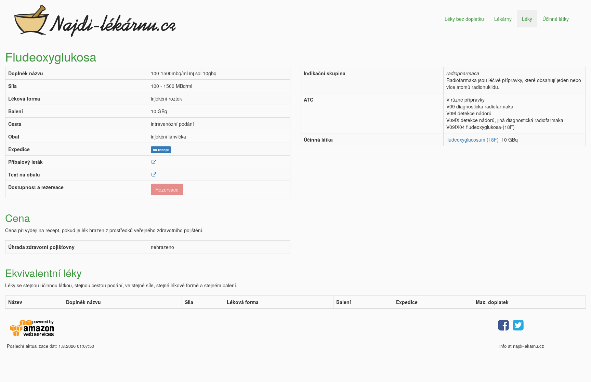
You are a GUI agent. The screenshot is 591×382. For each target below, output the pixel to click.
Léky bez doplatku (464, 18)
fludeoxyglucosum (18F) (472, 139)
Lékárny (503, 18)
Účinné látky (555, 18)
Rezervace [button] (167, 189)
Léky (527, 18)
